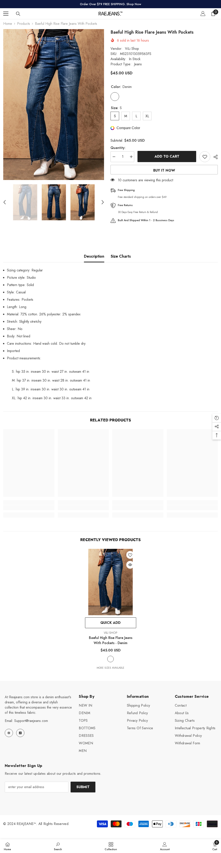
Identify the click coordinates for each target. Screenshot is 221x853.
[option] (53, 104)
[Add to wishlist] (204, 156)
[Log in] (202, 13)
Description (94, 256)
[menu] (5, 13)
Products (23, 23)
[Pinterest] (9, 733)
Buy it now (164, 170)
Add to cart (167, 156)
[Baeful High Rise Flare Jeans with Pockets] (110, 582)
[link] (28, 507)
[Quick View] (130, 565)
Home (7, 23)
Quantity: (117, 147)
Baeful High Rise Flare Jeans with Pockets (110, 640)
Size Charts (121, 256)
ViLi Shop (132, 48)
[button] (4, 202)
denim (110, 659)
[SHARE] (214, 157)
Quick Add (110, 622)
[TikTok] (20, 733)
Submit (83, 786)
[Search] (18, 13)
